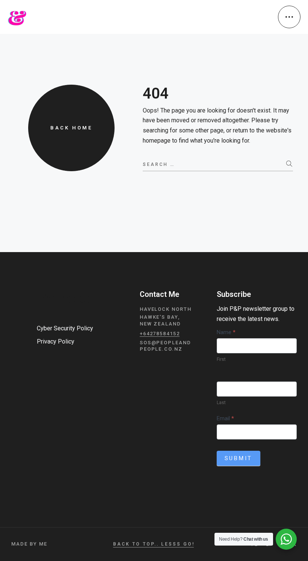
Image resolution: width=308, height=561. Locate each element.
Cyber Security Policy (65, 328)
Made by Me (29, 544)
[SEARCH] (289, 163)
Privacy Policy (55, 341)
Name (226, 332)
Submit (239, 458)
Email (225, 418)
